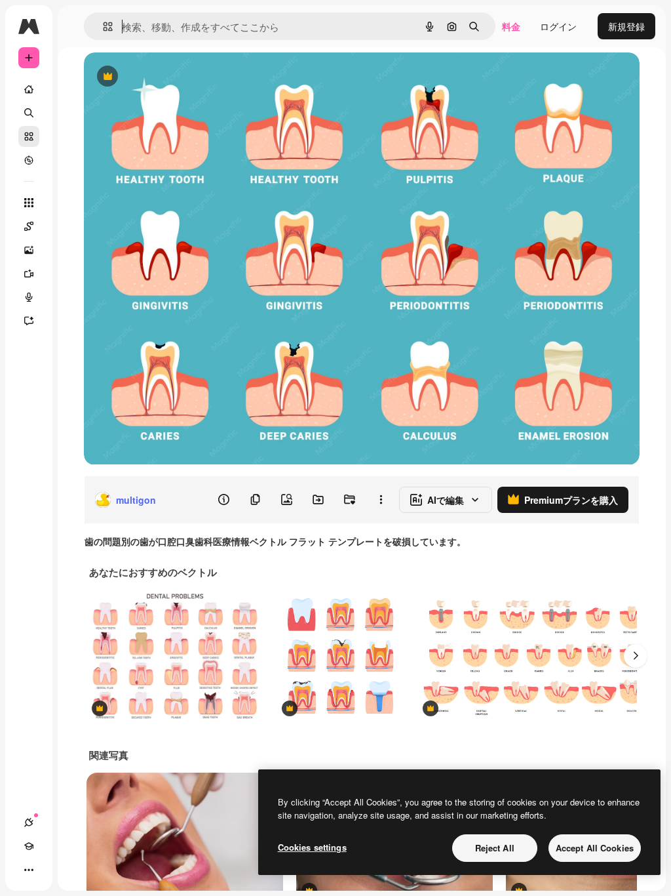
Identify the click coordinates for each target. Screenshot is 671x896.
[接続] (28, 822)
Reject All (494, 848)
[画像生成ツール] (28, 249)
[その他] (28, 869)
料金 (511, 26)
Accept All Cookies (595, 848)
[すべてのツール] (28, 202)
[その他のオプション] (381, 500)
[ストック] (28, 136)
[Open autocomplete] (103, 26)
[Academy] (28, 846)
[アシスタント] (28, 320)
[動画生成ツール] (28, 273)
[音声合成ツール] (28, 297)
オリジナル (174, 77)
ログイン (558, 26)
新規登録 (626, 26)
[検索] (28, 112)
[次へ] (635, 656)
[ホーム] (28, 89)
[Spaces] (28, 226)
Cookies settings (312, 847)
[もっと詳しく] (28, 160)
